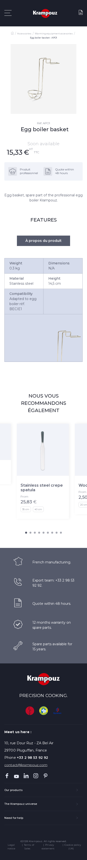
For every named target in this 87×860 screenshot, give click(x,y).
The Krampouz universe (20, 804)
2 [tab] (30, 533)
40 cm (38, 509)
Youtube (16, 775)
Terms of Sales (29, 846)
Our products (13, 790)
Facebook (6, 775)
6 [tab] (48, 533)
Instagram (35, 775)
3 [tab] (35, 533)
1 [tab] (26, 533)
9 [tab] (61, 533)
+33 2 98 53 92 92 (32, 757)
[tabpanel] (43, 79)
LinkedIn (26, 775)
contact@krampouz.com (25, 765)
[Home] (12, 34)
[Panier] (81, 13)
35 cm (25, 509)
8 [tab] (57, 533)
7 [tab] (52, 533)
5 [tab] (43, 533)
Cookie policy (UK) (73, 846)
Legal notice (11, 846)
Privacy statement (48, 846)
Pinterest (45, 775)
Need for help (13, 818)
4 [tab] (39, 533)
